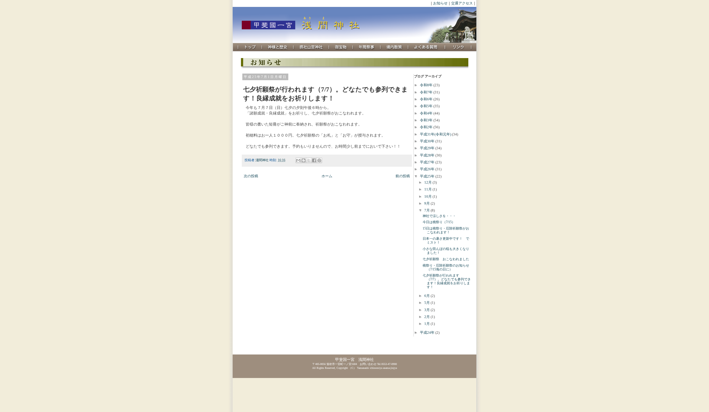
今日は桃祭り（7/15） (439, 222)
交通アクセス (462, 3)
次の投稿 (251, 176)
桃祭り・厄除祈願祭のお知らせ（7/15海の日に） (446, 267)
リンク (458, 47)
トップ (250, 47)
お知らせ (440, 3)
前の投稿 (402, 176)
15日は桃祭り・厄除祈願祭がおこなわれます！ (446, 230)
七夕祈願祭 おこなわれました (446, 259)
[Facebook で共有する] (314, 160)
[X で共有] (309, 160)
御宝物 (341, 47)
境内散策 (394, 47)
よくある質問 (426, 47)
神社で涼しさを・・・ (439, 216)
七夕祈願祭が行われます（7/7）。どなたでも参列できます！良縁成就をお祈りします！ (447, 281)
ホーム (327, 176)
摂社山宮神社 (311, 47)
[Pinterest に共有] (319, 160)
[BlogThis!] (303, 160)
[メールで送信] (298, 160)
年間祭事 (367, 47)
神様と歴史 (278, 47)
